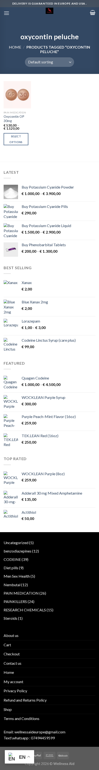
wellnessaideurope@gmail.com (39, 732)
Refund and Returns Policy (25, 700)
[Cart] (92, 12)
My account (13, 681)
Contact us (12, 663)
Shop (8, 709)
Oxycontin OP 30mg (14, 119)
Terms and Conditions (21, 718)
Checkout (12, 654)
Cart (7, 644)
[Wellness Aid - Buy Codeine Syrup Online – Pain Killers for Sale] (49, 10)
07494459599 (43, 738)
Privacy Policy (15, 690)
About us (11, 635)
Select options (15, 139)
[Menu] (6, 13)
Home (15, 47)
